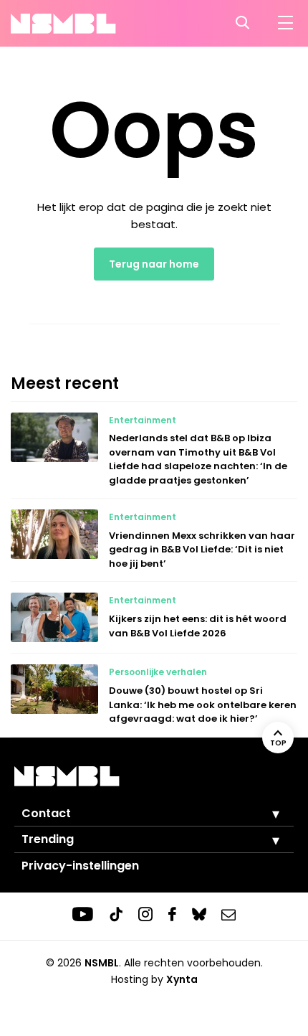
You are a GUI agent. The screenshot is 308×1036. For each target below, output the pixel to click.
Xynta (182, 979)
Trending (47, 839)
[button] (265, 813)
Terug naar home (154, 264)
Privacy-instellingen (80, 865)
